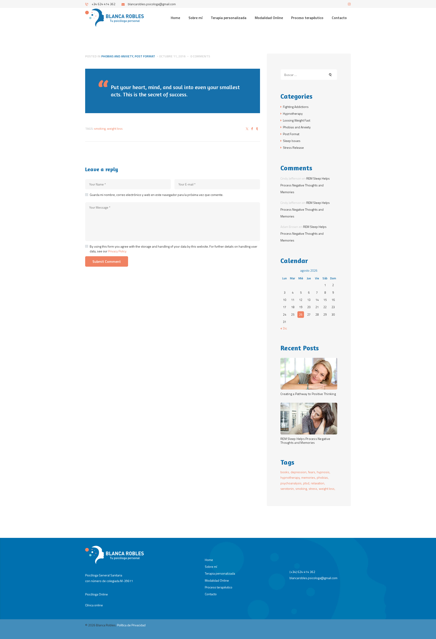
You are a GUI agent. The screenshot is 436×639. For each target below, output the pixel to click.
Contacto (211, 594)
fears (311, 472)
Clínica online (94, 605)
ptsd (306, 483)
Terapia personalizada (220, 573)
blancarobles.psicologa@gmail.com (313, 578)
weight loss (115, 128)
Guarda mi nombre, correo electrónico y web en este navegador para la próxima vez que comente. (156, 194)
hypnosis (323, 472)
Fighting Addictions (296, 106)
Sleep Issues (291, 140)
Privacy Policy (117, 251)
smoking (100, 128)
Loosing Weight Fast (296, 120)
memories (308, 477)
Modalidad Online (217, 580)
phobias (322, 477)
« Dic (283, 328)
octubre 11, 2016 (172, 56)
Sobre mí (211, 566)
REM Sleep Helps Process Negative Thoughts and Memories (305, 185)
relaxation (317, 483)
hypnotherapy (290, 477)
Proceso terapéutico (218, 587)
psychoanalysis (291, 483)
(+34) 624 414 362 (302, 571)
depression (299, 472)
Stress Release (293, 147)
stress (313, 488)
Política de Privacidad (131, 625)
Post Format (145, 56)
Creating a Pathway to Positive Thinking (308, 394)
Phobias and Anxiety (117, 56)
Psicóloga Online (96, 594)
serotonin (287, 488)
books (284, 472)
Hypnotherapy (293, 113)
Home (209, 559)
